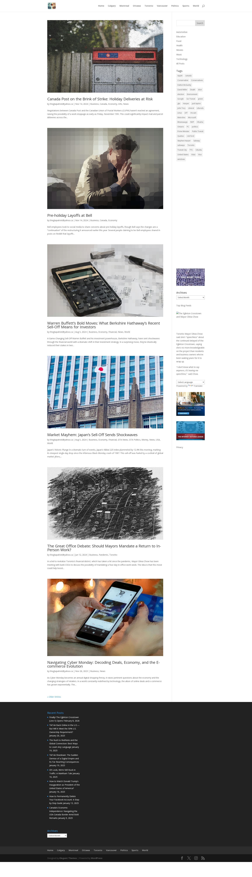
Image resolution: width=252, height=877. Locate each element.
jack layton (196, 103)
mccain (193, 113)
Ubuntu (199, 150)
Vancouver (162, 6)
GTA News (123, 439)
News (126, 104)
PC (188, 126)
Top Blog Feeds (183, 305)
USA (158, 439)
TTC (191, 150)
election (180, 94)
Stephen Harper (184, 140)
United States (182, 154)
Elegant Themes (68, 858)
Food (178, 41)
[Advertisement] (190, 217)
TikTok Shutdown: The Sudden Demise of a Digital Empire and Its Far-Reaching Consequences (64, 758)
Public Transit (197, 131)
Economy (112, 104)
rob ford (190, 136)
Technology (181, 59)
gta (178, 103)
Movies (179, 50)
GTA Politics (134, 439)
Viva (200, 154)
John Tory (181, 108)
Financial (112, 331)
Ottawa (137, 6)
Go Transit (191, 99)
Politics (175, 6)
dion (200, 89)
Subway (197, 140)
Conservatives (197, 80)
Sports (185, 6)
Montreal (124, 6)
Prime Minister (183, 131)
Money (145, 439)
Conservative (182, 80)
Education (181, 36)
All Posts (180, 63)
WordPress (96, 858)
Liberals (200, 108)
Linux (179, 113)
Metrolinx (181, 117)
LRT (186, 113)
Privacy (179, 447)
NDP (192, 122)
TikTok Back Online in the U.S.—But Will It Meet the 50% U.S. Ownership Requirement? (64, 728)
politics (195, 126)
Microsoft (192, 117)
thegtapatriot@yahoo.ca (61, 104)
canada (188, 75)
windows (181, 159)
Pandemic (103, 554)
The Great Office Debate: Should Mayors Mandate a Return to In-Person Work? (104, 547)
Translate (198, 385)
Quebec (180, 136)
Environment (192, 94)
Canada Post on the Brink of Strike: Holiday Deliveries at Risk (100, 99)
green (200, 99)
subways (181, 145)
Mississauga (182, 122)
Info (120, 104)
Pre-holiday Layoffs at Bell (69, 215)
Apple (179, 75)
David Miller (182, 89)
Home (101, 6)
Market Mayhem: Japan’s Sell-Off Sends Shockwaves (92, 434)
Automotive (181, 32)
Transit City (182, 150)
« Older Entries (54, 696)
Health (179, 45)
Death (192, 89)
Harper (186, 103)
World (196, 6)
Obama (200, 122)
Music (179, 54)
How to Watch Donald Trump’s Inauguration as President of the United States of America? (64, 785)
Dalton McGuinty (184, 85)
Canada (103, 104)
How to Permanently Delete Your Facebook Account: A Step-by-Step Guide (64, 800)
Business (94, 104)
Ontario (180, 126)
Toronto (149, 6)
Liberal (191, 108)
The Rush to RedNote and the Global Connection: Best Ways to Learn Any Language (63, 744)
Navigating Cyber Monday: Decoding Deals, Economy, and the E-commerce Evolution (103, 664)
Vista (193, 154)
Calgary (112, 6)
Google (180, 99)
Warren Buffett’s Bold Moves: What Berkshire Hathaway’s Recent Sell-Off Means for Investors (103, 324)
